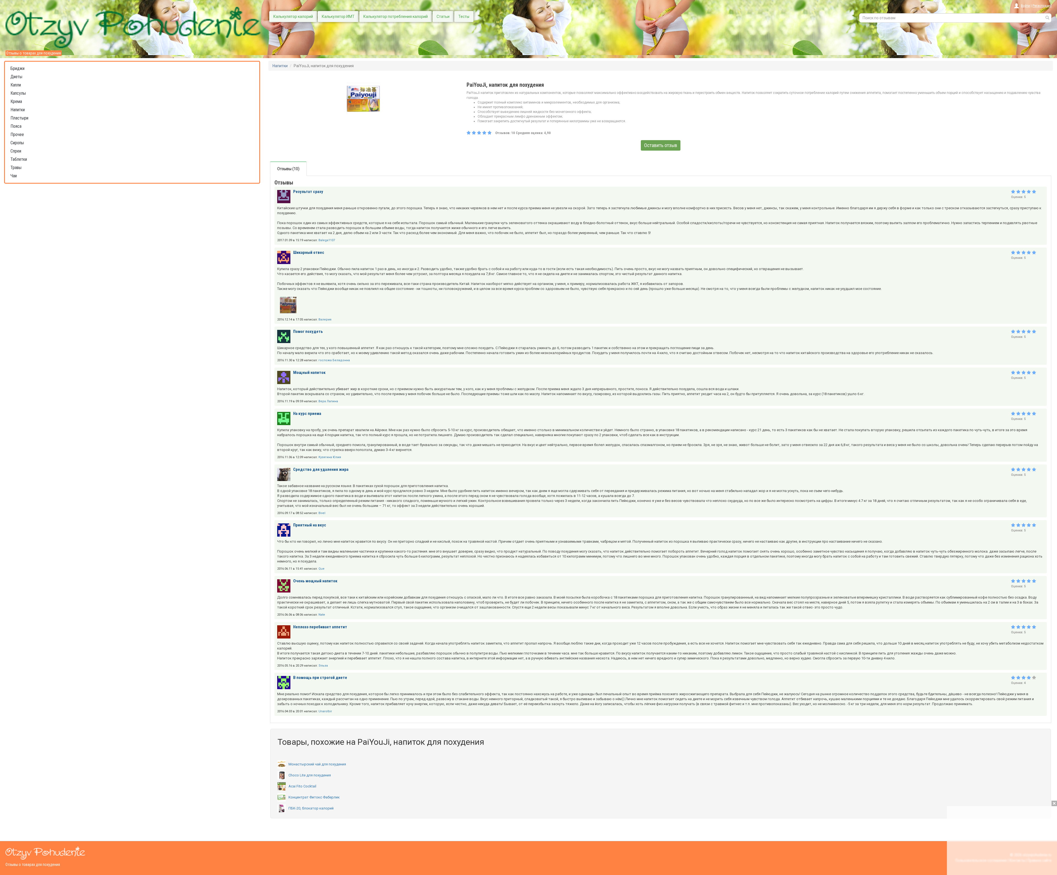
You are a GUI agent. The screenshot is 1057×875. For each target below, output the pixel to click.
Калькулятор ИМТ (338, 16)
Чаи (13, 175)
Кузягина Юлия (329, 457)
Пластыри (19, 118)
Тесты (463, 16)
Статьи (443, 16)
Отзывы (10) (288, 169)
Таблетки (18, 159)
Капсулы (18, 93)
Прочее (17, 134)
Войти (1025, 6)
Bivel (321, 513)
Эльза (323, 665)
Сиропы (17, 142)
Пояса (15, 126)
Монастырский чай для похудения (317, 764)
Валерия (324, 319)
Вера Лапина (328, 401)
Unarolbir (325, 711)
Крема (16, 101)
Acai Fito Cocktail (302, 786)
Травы (15, 167)
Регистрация (1042, 6)
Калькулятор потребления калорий (395, 16)
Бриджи (17, 68)
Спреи (15, 151)
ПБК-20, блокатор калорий (311, 808)
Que (321, 568)
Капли (15, 85)
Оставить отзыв (660, 145)
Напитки (17, 109)
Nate (321, 614)
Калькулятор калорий (293, 16)
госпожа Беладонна (334, 360)
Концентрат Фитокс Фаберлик (314, 797)
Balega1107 (326, 240)
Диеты (16, 76)
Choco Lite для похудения (309, 775)
